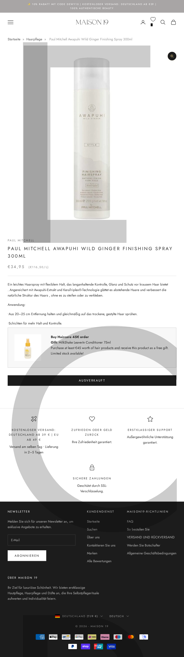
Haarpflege (34, 39)
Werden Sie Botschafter (143, 545)
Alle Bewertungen (99, 561)
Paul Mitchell (21, 240)
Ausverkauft (92, 380)
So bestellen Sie (138, 529)
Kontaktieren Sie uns (101, 545)
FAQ (130, 521)
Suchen (92, 529)
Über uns (93, 537)
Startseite (14, 39)
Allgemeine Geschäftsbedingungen (151, 553)
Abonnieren (27, 555)
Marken (92, 553)
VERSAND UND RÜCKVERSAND (151, 537)
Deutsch (116, 616)
